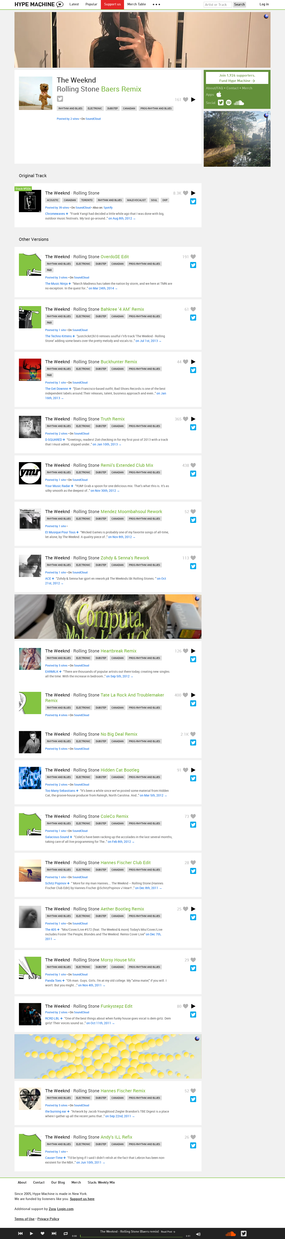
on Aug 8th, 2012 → (122, 218)
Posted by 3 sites (56, 277)
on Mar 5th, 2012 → (153, 795)
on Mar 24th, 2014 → (103, 288)
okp (165, 200)
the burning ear (55, 1111)
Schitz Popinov (55, 883)
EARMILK (51, 671)
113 (185, 558)
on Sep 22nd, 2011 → (120, 1116)
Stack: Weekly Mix (101, 1182)
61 (187, 309)
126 (178, 651)
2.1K (185, 734)
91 (179, 770)
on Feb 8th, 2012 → (121, 841)
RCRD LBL (52, 1018)
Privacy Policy (48, 1219)
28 (187, 863)
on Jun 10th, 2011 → (90, 1162)
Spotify (108, 207)
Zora (52, 1209)
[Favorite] (185, 99)
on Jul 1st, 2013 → (149, 341)
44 (179, 362)
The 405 (50, 929)
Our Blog (58, 1182)
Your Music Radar (57, 486)
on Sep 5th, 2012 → (119, 676)
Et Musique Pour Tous (60, 532)
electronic (95, 108)
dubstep (112, 108)
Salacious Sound (57, 837)
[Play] (193, 99)
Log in (264, 4)
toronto (87, 200)
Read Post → (168, 1232)
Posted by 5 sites (56, 665)
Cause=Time (54, 1158)
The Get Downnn (56, 388)
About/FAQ (214, 88)
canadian (129, 108)
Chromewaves (55, 213)
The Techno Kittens (58, 336)
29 (187, 960)
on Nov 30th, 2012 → (105, 490)
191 (185, 257)
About (22, 1182)
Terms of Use (24, 1219)
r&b (49, 270)
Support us (112, 4)
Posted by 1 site (55, 330)
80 (179, 1006)
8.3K (177, 193)
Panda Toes (53, 980)
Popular (92, 4)
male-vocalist (136, 200)
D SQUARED (53, 439)
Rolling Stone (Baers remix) (139, 1231)
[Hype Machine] (40, 4)
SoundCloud (93, 119)
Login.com (65, 1209)
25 (179, 909)
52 (187, 512)
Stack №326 (23, 188)
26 (187, 1137)
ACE (48, 578)
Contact (232, 88)
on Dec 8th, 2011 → (148, 888)
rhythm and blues (70, 108)
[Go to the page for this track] (35, 93)
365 (178, 419)
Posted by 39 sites (57, 207)
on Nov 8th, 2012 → (122, 537)
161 (178, 99)
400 (178, 695)
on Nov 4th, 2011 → (92, 985)
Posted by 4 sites (56, 715)
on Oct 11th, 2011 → (100, 1023)
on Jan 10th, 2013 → (107, 444)
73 (187, 816)
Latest (74, 4)
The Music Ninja (56, 283)
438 (185, 465)
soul (154, 200)
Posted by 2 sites (68, 119)
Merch (247, 88)
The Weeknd (109, 1231)
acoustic (53, 200)
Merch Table (136, 4)
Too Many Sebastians (60, 790)
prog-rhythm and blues (156, 108)
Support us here (82, 1198)
